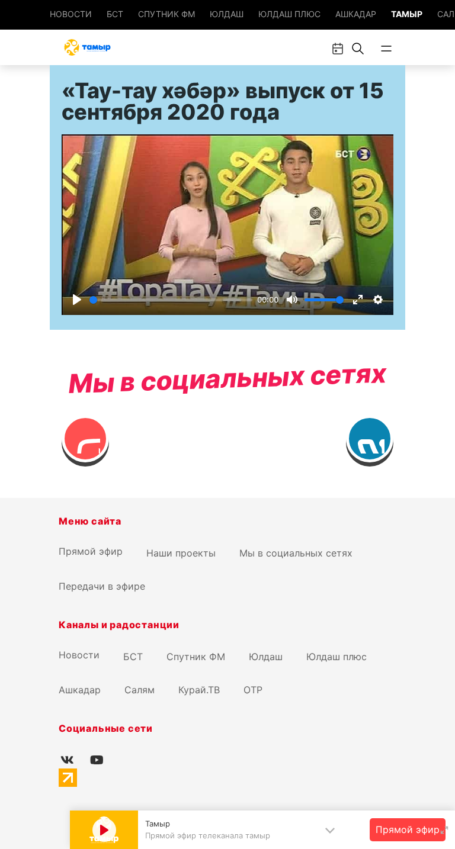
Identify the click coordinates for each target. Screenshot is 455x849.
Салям (139, 690)
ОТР (252, 690)
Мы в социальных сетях (296, 553)
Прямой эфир (91, 551)
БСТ (115, 14)
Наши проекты (181, 553)
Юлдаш (226, 14)
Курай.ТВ (199, 690)
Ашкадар (355, 14)
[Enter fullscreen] (444, 830)
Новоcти (71, 14)
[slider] (170, 299)
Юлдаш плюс (289, 14)
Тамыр (406, 14)
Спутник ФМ (166, 14)
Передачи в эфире (102, 586)
